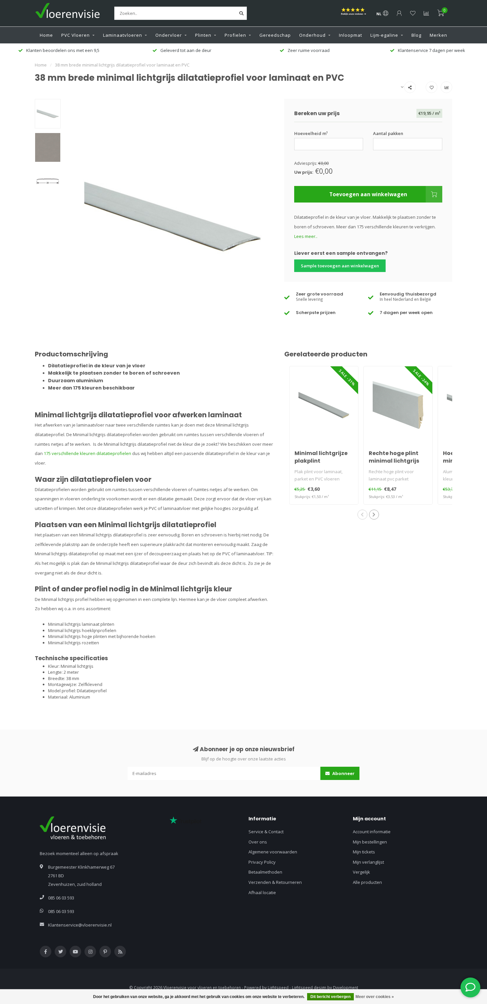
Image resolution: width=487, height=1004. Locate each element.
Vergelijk (361, 872)
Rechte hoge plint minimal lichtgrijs (394, 457)
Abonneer (342, 773)
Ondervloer (168, 35)
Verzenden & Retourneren (275, 882)
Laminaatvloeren (122, 35)
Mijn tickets (364, 852)
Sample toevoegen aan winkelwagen (340, 266)
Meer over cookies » (374, 996)
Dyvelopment (345, 987)
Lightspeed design (309, 987)
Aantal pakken (388, 133)
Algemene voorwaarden (272, 852)
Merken (438, 35)
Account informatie (372, 832)
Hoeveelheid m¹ (311, 133)
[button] (362, 515)
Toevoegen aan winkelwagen (368, 194)
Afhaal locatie (262, 892)
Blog (416, 35)
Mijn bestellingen (370, 842)
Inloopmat (350, 35)
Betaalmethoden (265, 872)
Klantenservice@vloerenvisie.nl (80, 925)
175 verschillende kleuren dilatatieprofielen (87, 453)
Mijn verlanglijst (368, 862)
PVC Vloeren (75, 35)
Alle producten (367, 882)
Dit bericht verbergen (330, 996)
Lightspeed (278, 987)
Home (46, 35)
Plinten (203, 35)
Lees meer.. (305, 236)
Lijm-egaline (384, 35)
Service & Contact (266, 832)
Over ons (257, 842)
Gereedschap (275, 35)
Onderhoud (312, 35)
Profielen (235, 35)
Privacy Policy (262, 862)
